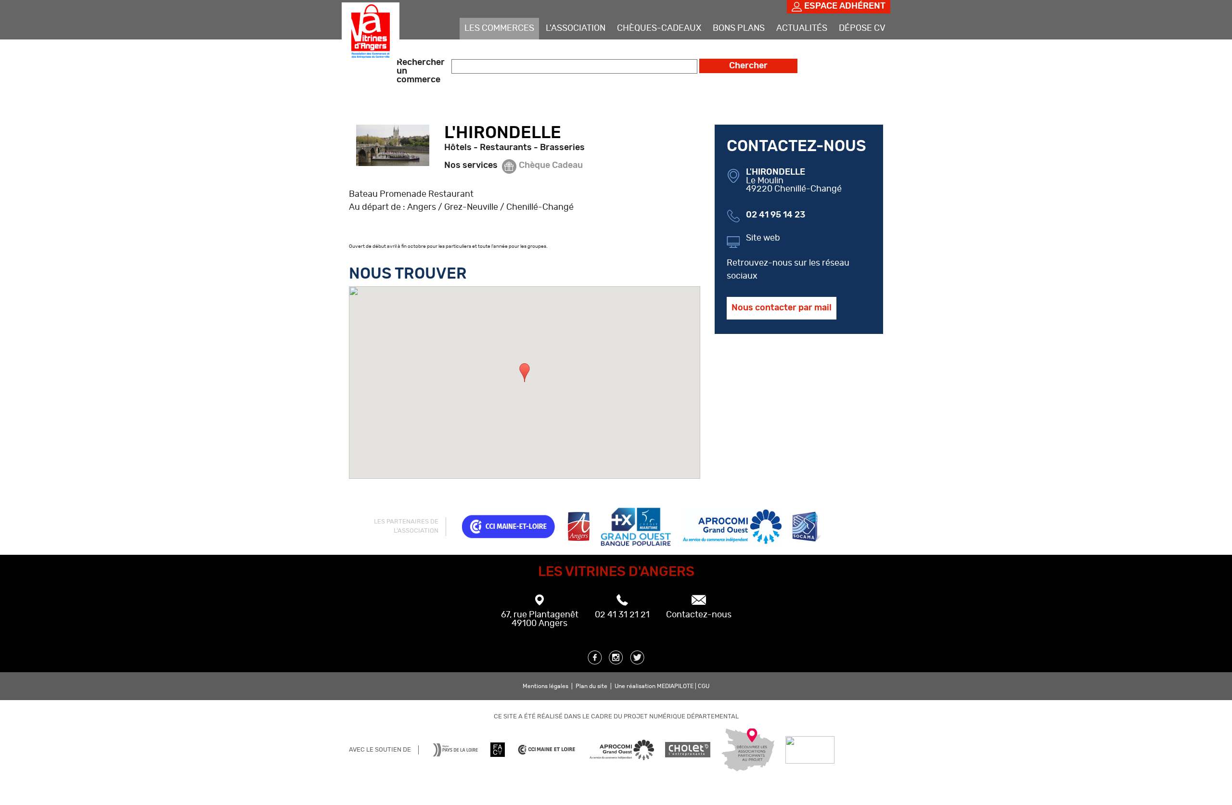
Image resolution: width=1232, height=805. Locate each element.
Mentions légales (545, 686)
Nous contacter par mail (782, 308)
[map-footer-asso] (747, 764)
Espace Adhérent (845, 6)
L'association (575, 28)
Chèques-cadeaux (659, 28)
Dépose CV (862, 28)
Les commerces (499, 28)
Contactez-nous (699, 615)
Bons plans (739, 28)
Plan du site (591, 686)
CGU (703, 686)
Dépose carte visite (840, 50)
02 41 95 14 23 (775, 215)
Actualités (801, 28)
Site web (763, 238)
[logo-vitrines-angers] (370, 54)
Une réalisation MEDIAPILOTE (655, 686)
